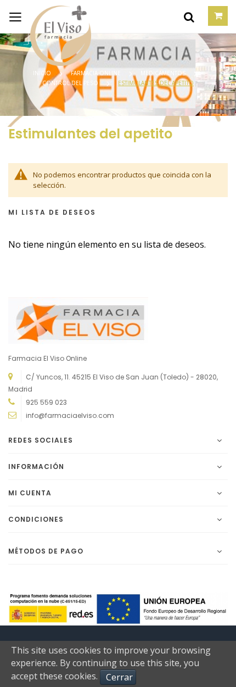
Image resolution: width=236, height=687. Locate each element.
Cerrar (119, 677)
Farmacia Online (96, 73)
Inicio (43, 73)
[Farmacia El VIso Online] (49, 16)
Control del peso (71, 83)
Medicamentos (164, 73)
